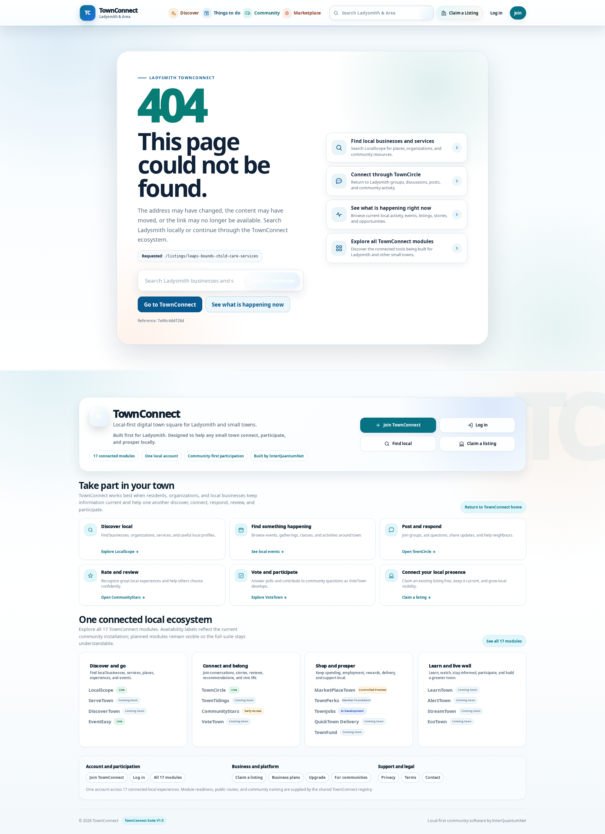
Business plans (286, 777)
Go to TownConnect (170, 304)
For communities (351, 777)
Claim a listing (481, 443)
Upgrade (317, 777)
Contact (432, 777)
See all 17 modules (504, 641)
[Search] (428, 13)
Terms (410, 777)
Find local (402, 443)
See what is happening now (248, 304)
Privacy (388, 777)
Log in (496, 13)
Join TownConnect (402, 425)
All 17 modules (168, 777)
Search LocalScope (273, 280)
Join (518, 13)
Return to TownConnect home (493, 507)
